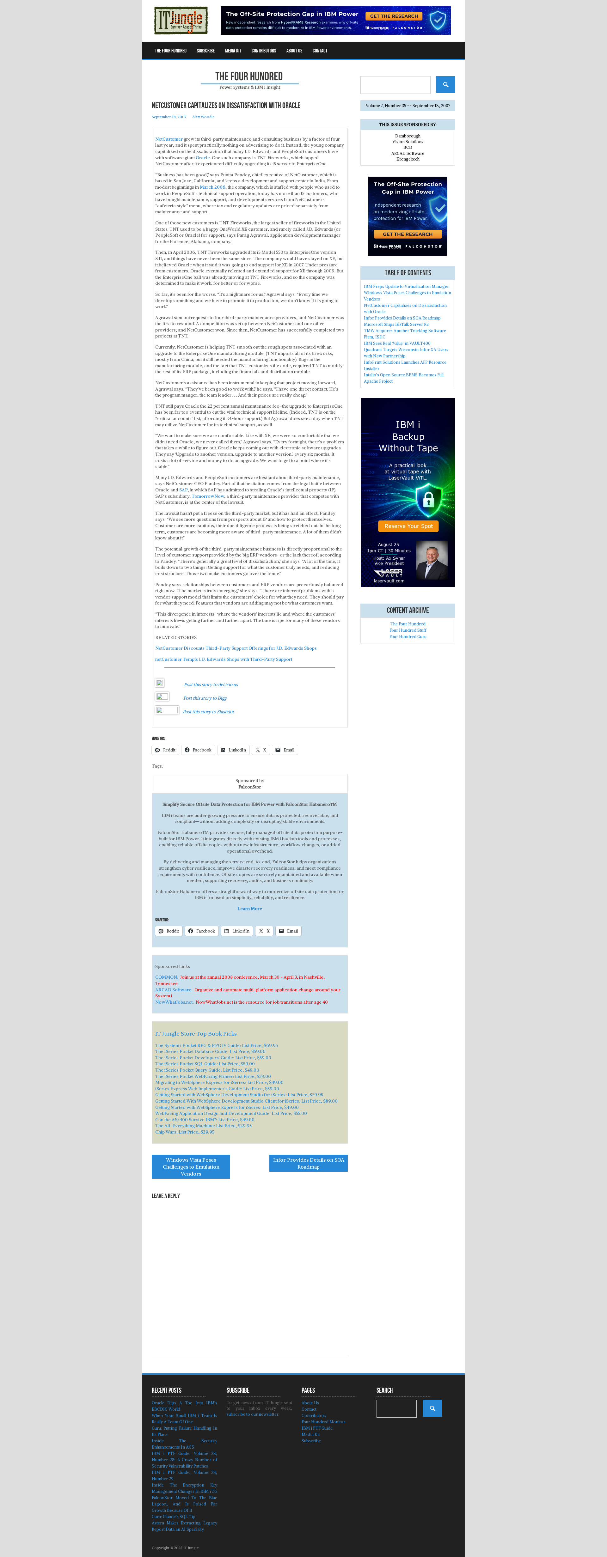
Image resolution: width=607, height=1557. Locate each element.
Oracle (203, 158)
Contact (320, 51)
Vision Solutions (407, 141)
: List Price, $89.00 (246, 1101)
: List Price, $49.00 (207, 1070)
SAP (183, 490)
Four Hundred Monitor (323, 1422)
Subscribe (206, 51)
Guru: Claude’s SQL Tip (173, 1516)
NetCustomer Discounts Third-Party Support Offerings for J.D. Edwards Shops (236, 648)
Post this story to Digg (204, 698)
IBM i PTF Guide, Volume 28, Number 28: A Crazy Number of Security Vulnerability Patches (184, 1460)
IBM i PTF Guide (317, 1428)
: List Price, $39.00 (213, 1076)
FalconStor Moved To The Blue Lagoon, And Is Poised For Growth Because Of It (184, 1504)
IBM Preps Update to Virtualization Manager (406, 286)
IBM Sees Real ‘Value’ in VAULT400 (397, 343)
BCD (407, 147)
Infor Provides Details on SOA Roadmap (308, 1163)
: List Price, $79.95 (239, 1095)
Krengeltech (408, 159)
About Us (294, 51)
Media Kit (233, 51)
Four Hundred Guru (407, 636)
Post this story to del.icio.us (211, 684)
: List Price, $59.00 (210, 1051)
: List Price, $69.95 (216, 1045)
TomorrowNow (208, 496)
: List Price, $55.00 (231, 1113)
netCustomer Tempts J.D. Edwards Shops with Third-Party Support (223, 659)
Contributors (264, 51)
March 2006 (212, 187)
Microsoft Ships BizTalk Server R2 (396, 324)
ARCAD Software (407, 153)
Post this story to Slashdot (208, 712)
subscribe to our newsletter (253, 1414)
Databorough (407, 136)
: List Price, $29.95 (203, 1125)
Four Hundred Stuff (407, 630)
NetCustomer (169, 139)
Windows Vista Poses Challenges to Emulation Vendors (191, 1167)
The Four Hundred (171, 51)
